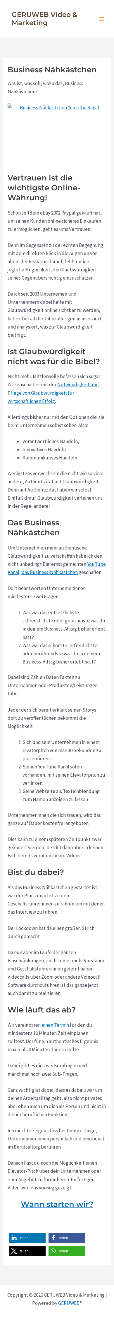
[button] (27, 1238)
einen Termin (55, 1025)
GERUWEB (69, 1303)
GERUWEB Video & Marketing (44, 18)
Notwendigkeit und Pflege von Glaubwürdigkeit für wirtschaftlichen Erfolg (53, 392)
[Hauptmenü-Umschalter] (101, 19)
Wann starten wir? (57, 1204)
